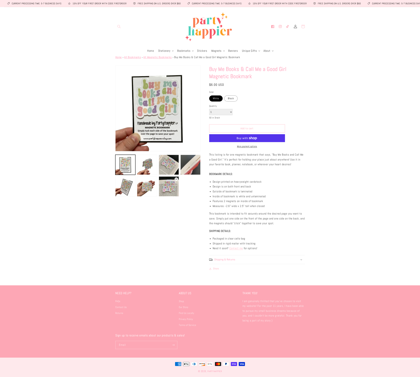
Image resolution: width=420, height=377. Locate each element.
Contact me (236, 248)
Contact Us (121, 307)
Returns (119, 313)
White (216, 98)
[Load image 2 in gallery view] (147, 165)
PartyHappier (214, 371)
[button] (119, 26)
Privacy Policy (186, 319)
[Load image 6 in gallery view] (147, 186)
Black (231, 98)
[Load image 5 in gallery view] (125, 186)
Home (118, 57)
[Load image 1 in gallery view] (125, 165)
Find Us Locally (186, 313)
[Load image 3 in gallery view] (169, 165)
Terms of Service (187, 325)
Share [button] (216, 268)
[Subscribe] (173, 345)
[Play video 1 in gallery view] (169, 186)
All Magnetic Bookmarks (157, 57)
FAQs (118, 301)
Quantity (213, 106)
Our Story (183, 307)
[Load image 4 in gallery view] (190, 165)
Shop (181, 301)
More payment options (247, 146)
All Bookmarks (132, 57)
